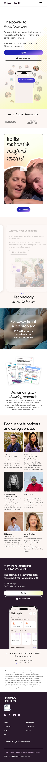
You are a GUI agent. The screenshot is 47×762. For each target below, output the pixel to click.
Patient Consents (21, 752)
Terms (6, 752)
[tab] (21, 293)
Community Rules (34, 752)
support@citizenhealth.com (24, 660)
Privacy (12, 752)
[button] (40, 3)
